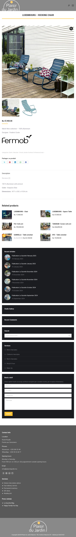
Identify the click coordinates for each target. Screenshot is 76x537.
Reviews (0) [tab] (6, 178)
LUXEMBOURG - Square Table (62, 212)
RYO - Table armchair (59, 235)
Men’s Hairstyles (12, 350)
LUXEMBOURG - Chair (21, 212)
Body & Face (11, 363)
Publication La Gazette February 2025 (24, 256)
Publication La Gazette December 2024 (24, 272)
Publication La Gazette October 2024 (24, 287)
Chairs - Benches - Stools (16, 152)
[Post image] (7, 257)
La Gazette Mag (9, 503)
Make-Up (9, 368)
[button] (71, 28)
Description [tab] (6, 173)
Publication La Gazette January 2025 (24, 264)
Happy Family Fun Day (11, 505)
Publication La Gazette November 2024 (24, 279)
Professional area (38, 152)
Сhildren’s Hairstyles (13, 354)
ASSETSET (61, 535)
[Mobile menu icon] (73, 5)
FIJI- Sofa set (18, 224)
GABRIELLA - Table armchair (23, 235)
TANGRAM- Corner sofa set (61, 224)
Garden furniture (28, 152)
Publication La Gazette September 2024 (25, 295)
